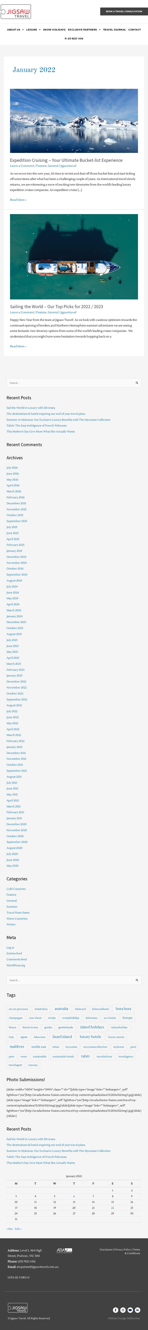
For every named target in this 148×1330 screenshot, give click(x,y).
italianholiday (119, 1027)
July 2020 (12, 854)
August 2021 (14, 776)
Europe (127, 1018)
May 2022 (12, 723)
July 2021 (12, 782)
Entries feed (14, 953)
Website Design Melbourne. (124, 1318)
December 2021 (16, 753)
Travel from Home (18, 912)
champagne (16, 1018)
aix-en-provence (18, 1009)
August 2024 (14, 580)
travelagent (15, 1065)
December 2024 (16, 557)
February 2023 (15, 669)
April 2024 (13, 604)
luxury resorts (116, 1037)
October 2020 (15, 836)
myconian (71, 1047)
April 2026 (13, 485)
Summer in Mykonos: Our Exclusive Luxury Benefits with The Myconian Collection (58, 419)
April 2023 (13, 657)
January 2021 (14, 818)
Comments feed (17, 959)
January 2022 (14, 747)
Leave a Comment (22, 166)
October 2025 (15, 515)
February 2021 (15, 812)
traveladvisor (104, 1056)
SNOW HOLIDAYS (54, 29)
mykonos (118, 1047)
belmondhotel (100, 1009)
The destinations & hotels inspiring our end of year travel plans (46, 413)
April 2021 (13, 800)
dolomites (92, 1018)
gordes (48, 1027)
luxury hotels (90, 1037)
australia (61, 1009)
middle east (38, 1047)
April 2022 (13, 729)
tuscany (33, 1065)
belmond (80, 1009)
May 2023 (12, 652)
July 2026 (12, 467)
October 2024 (15, 568)
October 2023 (15, 628)
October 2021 (15, 764)
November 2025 (17, 509)
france (12, 1027)
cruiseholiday (70, 1018)
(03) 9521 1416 (26, 1261)
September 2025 (17, 521)
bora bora (123, 1009)
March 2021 (14, 806)
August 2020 (14, 848)
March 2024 (14, 610)
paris (133, 1047)
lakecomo (39, 1037)
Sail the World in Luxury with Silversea (31, 407)
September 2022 (17, 699)
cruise (52, 1018)
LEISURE (31, 29)
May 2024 (12, 598)
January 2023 (14, 675)
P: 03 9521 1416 (74, 38)
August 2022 (14, 705)
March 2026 (14, 491)
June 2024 (13, 592)
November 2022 (17, 687)
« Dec (10, 1229)
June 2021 (12, 788)
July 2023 (12, 640)
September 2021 (17, 770)
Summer (12, 906)
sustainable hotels (63, 1056)
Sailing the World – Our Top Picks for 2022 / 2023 (56, 306)
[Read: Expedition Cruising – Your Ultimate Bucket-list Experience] (74, 121)
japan (24, 1037)
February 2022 (15, 741)
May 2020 (12, 865)
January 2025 (14, 551)
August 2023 (14, 634)
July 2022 (12, 711)
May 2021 (12, 794)
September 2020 (17, 842)
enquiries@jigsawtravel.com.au (37, 1267)
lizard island (62, 1037)
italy (11, 1037)
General (53, 166)
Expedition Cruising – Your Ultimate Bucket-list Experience (66, 160)
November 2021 (16, 758)
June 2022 (13, 717)
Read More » (18, 199)
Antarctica (40, 1009)
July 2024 (12, 586)
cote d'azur (35, 1018)
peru (11, 1056)
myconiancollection (95, 1047)
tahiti (85, 1056)
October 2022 (15, 693)
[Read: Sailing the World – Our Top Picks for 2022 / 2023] (74, 257)
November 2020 (17, 830)
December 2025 (16, 503)
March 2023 (14, 663)
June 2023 (13, 646)
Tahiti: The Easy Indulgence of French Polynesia (36, 425)
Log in (10, 947)
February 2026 (16, 497)
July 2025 (12, 527)
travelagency (126, 1056)
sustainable (39, 1056)
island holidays (92, 1027)
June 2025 (13, 533)
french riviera (30, 1027)
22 (112, 1208)
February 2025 (15, 545)
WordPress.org (16, 965)
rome (24, 1056)
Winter (11, 924)
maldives (17, 1046)
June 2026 (13, 473)
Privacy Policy (122, 1249)
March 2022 (14, 735)
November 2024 (17, 563)
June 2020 (13, 860)
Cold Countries (16, 889)
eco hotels (110, 1018)
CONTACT (134, 29)
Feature (41, 166)
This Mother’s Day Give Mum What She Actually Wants (41, 431)
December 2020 (17, 824)
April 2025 (13, 539)
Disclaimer (106, 1249)
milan (55, 1047)
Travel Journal (114, 29)
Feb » (18, 1229)
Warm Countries (17, 918)
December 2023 (16, 622)
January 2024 (15, 616)
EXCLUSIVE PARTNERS (82, 29)
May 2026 (12, 479)
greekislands (65, 1027)
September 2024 (17, 574)
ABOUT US (13, 29)
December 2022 (16, 681)
